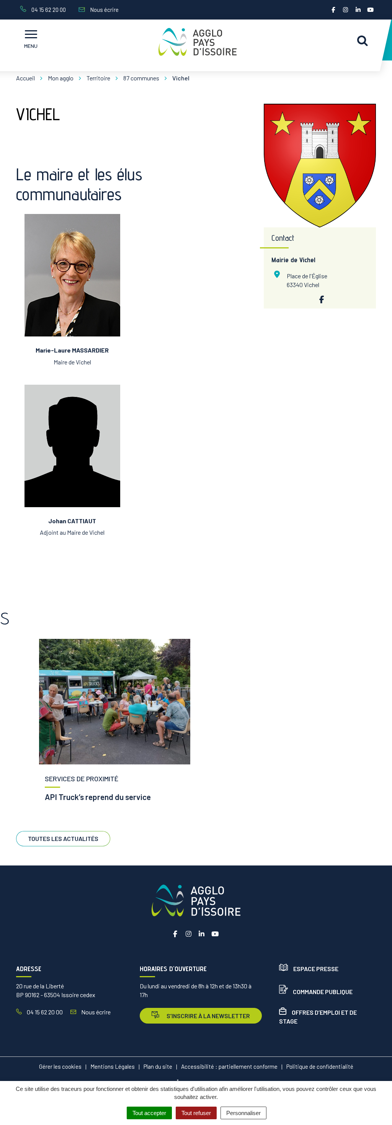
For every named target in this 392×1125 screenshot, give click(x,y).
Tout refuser (196, 1113)
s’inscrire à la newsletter (207, 1015)
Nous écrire (95, 1012)
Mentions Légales (112, 1066)
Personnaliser (243, 1113)
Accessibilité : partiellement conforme (229, 1066)
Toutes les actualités (63, 838)
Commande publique (323, 991)
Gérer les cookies (60, 1066)
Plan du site (158, 1066)
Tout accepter (149, 1113)
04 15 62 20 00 (44, 1012)
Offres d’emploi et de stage (318, 1017)
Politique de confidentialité (319, 1066)
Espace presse (315, 968)
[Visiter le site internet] (320, 299)
